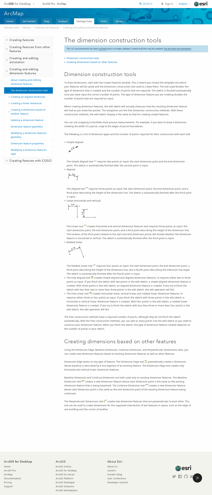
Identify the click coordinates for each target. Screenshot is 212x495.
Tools (104, 21)
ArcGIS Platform (64, 478)
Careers (111, 470)
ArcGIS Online (63, 466)
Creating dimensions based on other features (92, 62)
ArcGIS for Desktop (66, 470)
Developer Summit (117, 482)
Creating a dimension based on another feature (28, 111)
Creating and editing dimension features (85, 27)
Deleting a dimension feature (27, 120)
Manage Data (84, 21)
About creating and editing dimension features (26, 81)
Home (9, 21)
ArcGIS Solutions (65, 486)
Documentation (12, 478)
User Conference (116, 478)
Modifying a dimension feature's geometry (29, 135)
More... (120, 21)
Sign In (169, 3)
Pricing (8, 482)
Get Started (29, 21)
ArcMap (61, 3)
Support (8, 486)
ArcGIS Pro (48, 3)
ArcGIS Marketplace (67, 490)
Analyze (62, 21)
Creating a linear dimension (26, 103)
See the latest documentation (177, 48)
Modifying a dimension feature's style (29, 151)
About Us (112, 466)
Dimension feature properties (27, 143)
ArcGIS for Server (65, 474)
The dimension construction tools (29, 90)
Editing (26, 27)
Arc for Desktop (17, 4)
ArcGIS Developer (65, 482)
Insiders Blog (114, 474)
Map (46, 21)
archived (103, 48)
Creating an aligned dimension (28, 96)
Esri (201, 4)
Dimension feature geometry (27, 126)
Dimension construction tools (83, 58)
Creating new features (46, 27)
